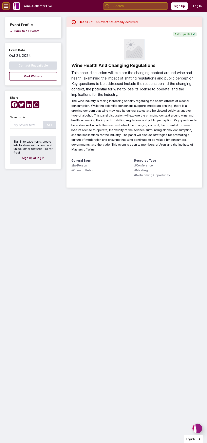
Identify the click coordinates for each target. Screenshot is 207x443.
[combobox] (193, 439)
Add (49, 124)
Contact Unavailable (33, 65)
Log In (197, 6)
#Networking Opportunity (152, 175)
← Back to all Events (24, 31)
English (190, 439)
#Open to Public (82, 170)
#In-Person (79, 165)
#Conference (143, 165)
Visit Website (33, 76)
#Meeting (141, 170)
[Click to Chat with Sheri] (197, 428)
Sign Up (179, 6)
